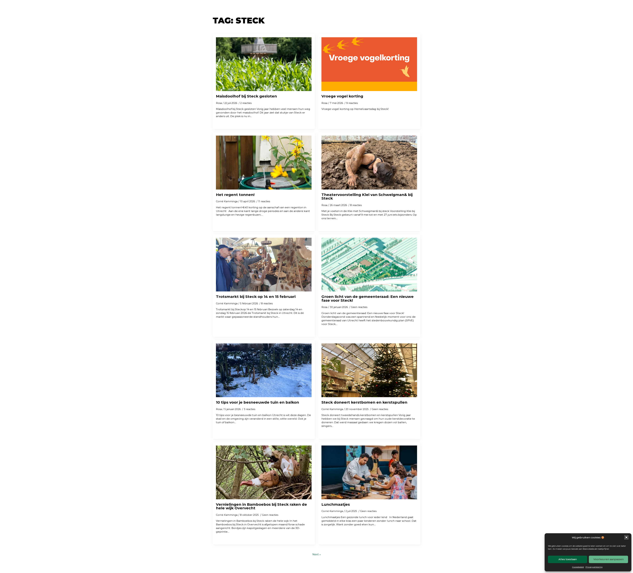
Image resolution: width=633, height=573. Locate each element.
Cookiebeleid (578, 567)
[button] (626, 537)
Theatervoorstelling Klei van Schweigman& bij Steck (367, 196)
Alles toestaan (567, 559)
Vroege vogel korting (342, 96)
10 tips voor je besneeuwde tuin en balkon (257, 402)
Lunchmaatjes (335, 504)
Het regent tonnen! (235, 195)
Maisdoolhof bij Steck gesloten (246, 96)
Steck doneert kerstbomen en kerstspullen (364, 402)
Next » (316, 554)
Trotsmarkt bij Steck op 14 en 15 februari (256, 297)
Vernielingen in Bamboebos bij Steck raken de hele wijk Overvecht (261, 506)
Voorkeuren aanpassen (608, 559)
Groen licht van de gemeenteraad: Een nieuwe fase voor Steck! (367, 298)
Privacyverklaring (594, 567)
